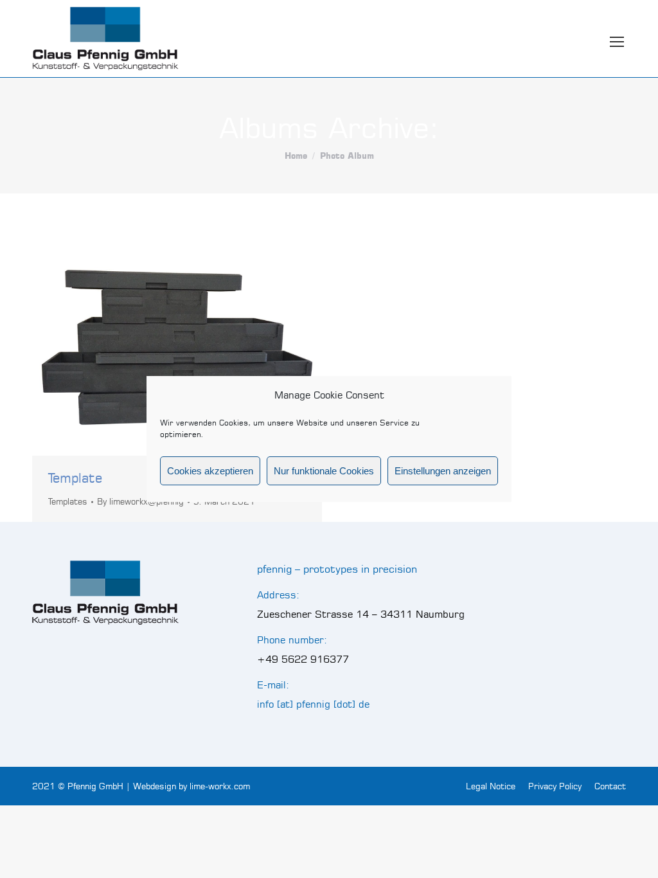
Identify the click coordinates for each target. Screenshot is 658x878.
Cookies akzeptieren (210, 470)
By (140, 501)
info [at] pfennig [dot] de (313, 704)
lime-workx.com (220, 786)
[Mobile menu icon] (617, 38)
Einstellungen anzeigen (443, 470)
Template (75, 478)
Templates (67, 501)
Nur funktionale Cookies (324, 470)
